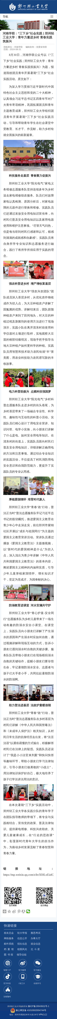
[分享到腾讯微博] (19, 911)
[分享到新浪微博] (14, 911)
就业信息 (35, 943)
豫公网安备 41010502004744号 (30, 1010)
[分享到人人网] (23, 911)
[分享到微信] (28, 911)
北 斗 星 (35, 949)
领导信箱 (21, 954)
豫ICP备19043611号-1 (38, 1006)
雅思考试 (35, 933)
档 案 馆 (9, 949)
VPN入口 (43, 1014)
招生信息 (22, 943)
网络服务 (9, 938)
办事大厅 (35, 938)
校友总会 (9, 933)
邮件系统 (9, 943)
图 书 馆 (8, 954)
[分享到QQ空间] (9, 911)
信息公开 (22, 938)
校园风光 (22, 949)
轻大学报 (22, 933)
